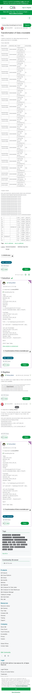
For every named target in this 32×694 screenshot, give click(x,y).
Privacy (3, 636)
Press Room (4, 629)
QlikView (3, 18)
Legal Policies (4, 669)
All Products (4, 573)
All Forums (9, 563)
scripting (10, 549)
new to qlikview (9, 243)
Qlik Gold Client (5, 597)
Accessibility (4, 634)
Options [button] (29, 18)
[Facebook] (8, 656)
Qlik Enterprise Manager (7, 592)
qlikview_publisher (20, 542)
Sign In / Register (26, 7)
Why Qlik (3, 599)
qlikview (5, 542)
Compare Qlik (4, 613)
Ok (16, 689)
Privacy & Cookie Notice (7, 672)
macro (11, 547)
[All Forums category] (3, 563)
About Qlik (3, 627)
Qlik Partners (4, 608)
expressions (6, 547)
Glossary (3, 615)
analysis (5, 549)
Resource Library (5, 606)
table (18, 544)
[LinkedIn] (5, 656)
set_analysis (24, 544)
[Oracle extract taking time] (26, 274)
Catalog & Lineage (6, 594)
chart (13, 542)
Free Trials (3, 610)
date (11, 544)
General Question (11, 246)
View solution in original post (10, 346)
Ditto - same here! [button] (6, 262)
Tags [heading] (4, 531)
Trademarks (4, 674)
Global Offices (4, 643)
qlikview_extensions (20, 547)
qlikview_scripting (7, 537)
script (9, 542)
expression (5, 544)
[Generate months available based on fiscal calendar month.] (29, 274)
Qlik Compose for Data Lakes (9, 587)
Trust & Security (5, 631)
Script (7, 249)
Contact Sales (4, 646)
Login (22, 1)
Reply (26, 269)
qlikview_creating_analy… (21, 539)
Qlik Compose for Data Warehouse (10, 589)
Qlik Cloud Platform (6, 575)
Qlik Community (5, 652)
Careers (3, 639)
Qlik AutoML (4, 580)
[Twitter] (2, 656)
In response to (11, 289)
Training (3, 618)
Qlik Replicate (4, 585)
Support (3, 620)
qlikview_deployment (8, 539)
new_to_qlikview (19, 243)
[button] (30, 28)
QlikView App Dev (23, 246)
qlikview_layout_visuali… (18, 537)
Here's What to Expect (16, 13)
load (14, 544)
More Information (16, 692)
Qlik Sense (3, 577)
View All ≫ (5, 553)
